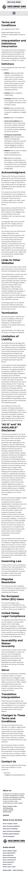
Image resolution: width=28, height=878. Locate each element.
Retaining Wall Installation (11, 834)
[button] (14, 2)
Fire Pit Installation (9, 836)
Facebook (6, 815)
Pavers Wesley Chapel (10, 850)
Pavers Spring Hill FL (9, 853)
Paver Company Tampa (10, 823)
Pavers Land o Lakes (9, 866)
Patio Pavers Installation (10, 828)
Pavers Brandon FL (8, 862)
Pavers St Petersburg (9, 857)
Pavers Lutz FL (7, 864)
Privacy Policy (7, 870)
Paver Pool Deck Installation (11, 831)
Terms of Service (18, 870)
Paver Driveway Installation (11, 826)
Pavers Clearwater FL (9, 860)
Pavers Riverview (8, 855)
